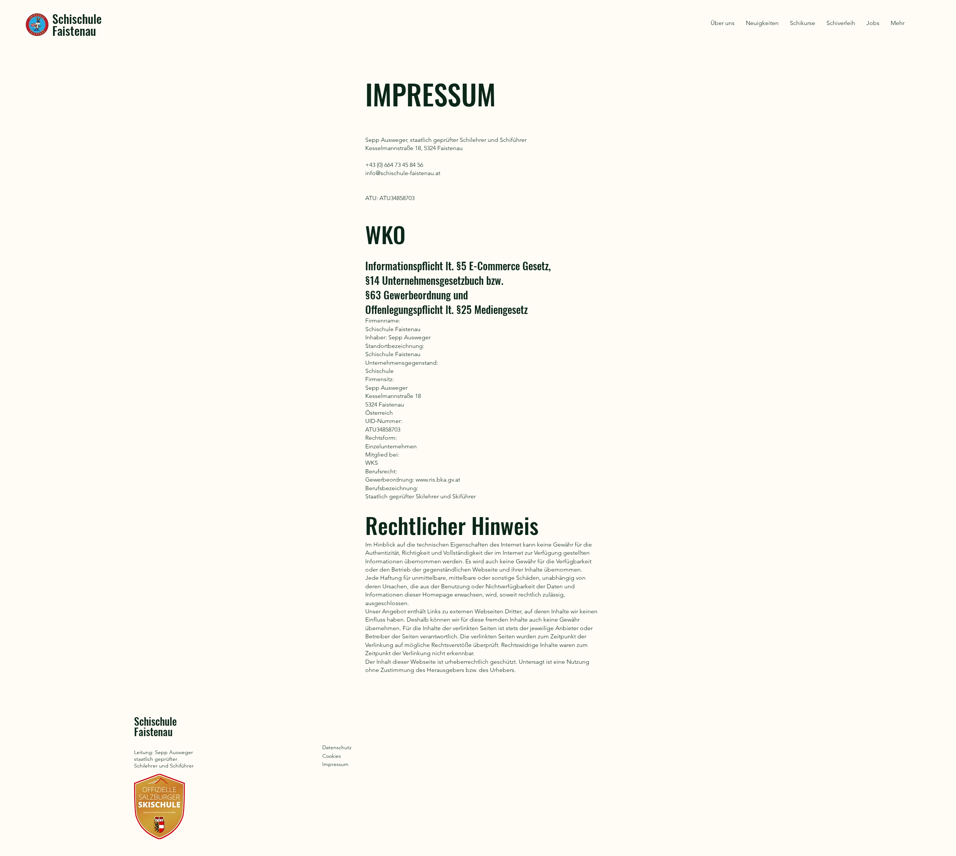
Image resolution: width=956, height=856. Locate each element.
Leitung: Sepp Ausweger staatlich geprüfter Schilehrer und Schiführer (164, 759)
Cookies (331, 756)
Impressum (335, 764)
